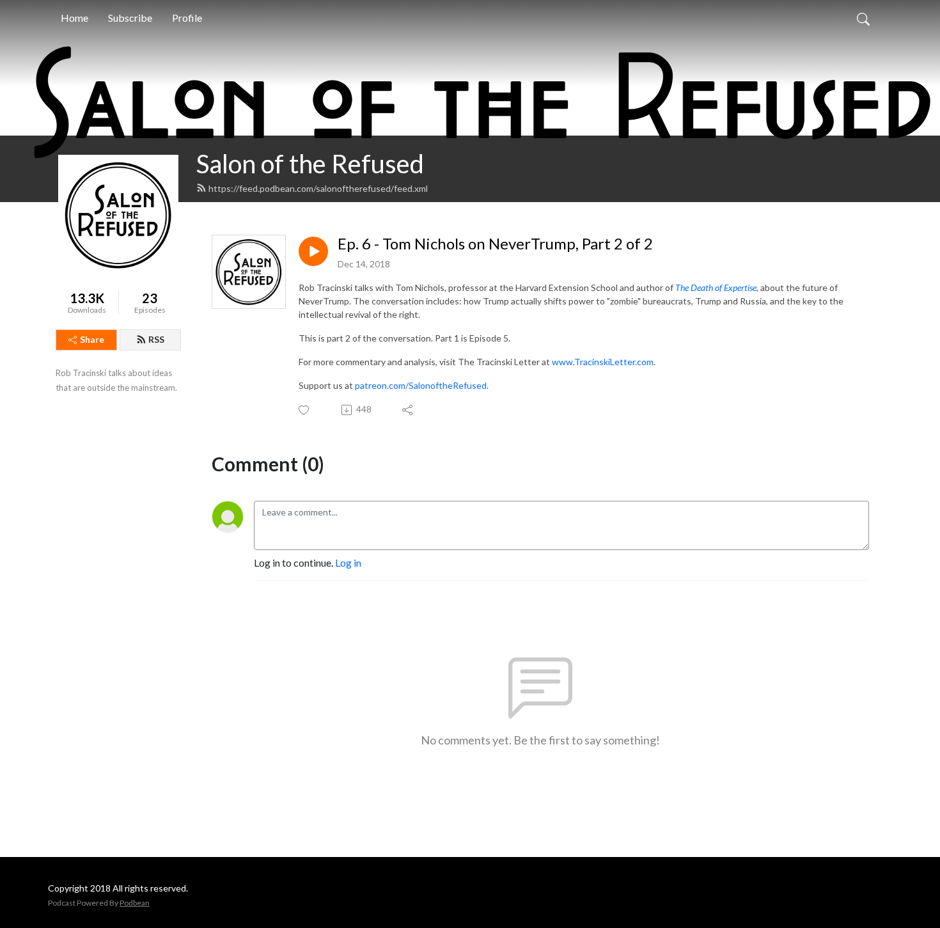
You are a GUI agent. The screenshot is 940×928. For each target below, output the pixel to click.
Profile (187, 18)
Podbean (135, 903)
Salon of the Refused (310, 163)
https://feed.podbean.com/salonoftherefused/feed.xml (318, 188)
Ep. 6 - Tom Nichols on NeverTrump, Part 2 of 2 (495, 244)
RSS (156, 339)
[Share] (408, 410)
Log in (348, 562)
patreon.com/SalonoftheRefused (421, 385)
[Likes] (304, 410)
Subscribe (130, 18)
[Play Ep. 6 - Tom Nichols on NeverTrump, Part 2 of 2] (313, 251)
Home (74, 18)
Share (92, 339)
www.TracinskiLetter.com (603, 361)
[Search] (863, 18)
